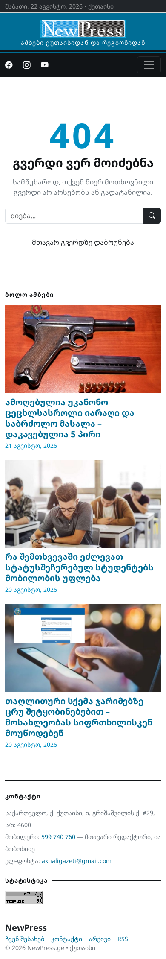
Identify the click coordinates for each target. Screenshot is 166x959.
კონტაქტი (66, 939)
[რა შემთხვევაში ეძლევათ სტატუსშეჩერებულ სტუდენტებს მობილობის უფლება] (83, 504)
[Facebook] (9, 64)
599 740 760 (58, 837)
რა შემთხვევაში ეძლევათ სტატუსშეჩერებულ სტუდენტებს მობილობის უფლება (79, 567)
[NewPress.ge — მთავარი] (83, 24)
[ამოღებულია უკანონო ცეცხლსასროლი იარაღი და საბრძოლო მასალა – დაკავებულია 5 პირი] (83, 349)
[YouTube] (45, 64)
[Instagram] (27, 64)
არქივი (100, 939)
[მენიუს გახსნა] (149, 64)
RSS (122, 939)
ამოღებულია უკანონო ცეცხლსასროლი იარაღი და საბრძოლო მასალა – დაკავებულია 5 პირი (70, 418)
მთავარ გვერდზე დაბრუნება (83, 242)
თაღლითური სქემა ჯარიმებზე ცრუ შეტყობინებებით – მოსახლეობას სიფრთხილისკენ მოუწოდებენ (78, 717)
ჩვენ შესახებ (24, 939)
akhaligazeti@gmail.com (77, 861)
